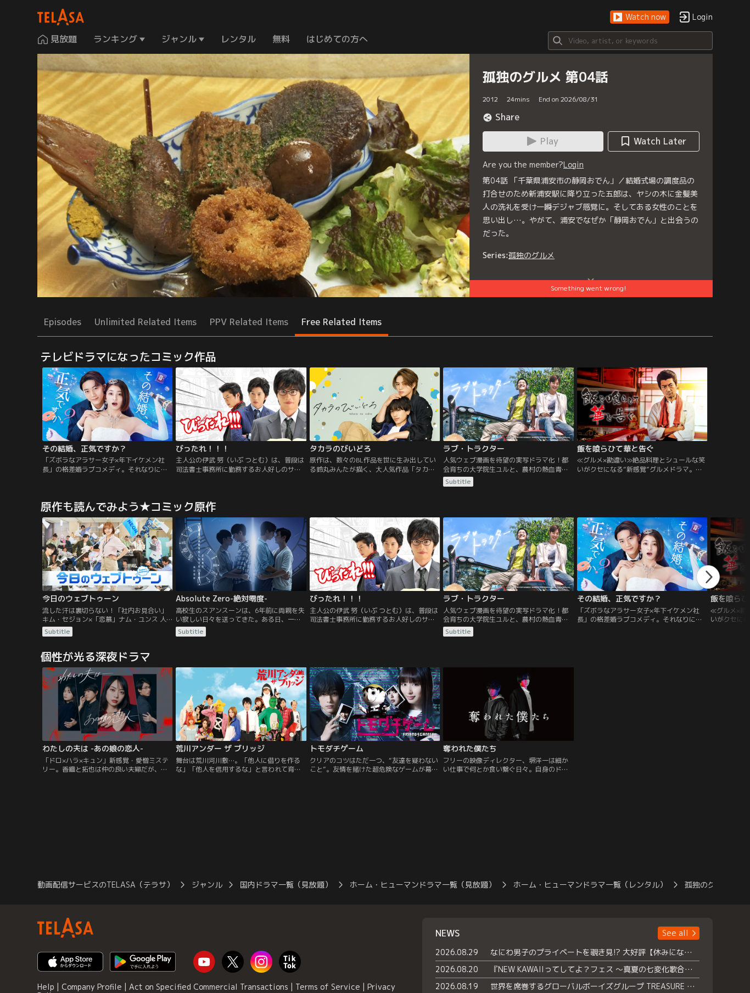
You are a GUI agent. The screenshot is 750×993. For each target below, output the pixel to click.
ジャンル (207, 884)
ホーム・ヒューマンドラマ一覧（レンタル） (590, 884)
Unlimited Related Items (145, 322)
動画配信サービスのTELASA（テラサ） (105, 884)
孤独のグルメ (531, 255)
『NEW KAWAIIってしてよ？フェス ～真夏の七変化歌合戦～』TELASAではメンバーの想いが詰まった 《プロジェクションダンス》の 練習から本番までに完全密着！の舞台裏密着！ (594, 969)
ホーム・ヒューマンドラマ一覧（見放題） (423, 884)
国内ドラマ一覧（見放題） (286, 884)
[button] (639, 17)
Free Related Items (341, 322)
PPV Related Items (249, 322)
